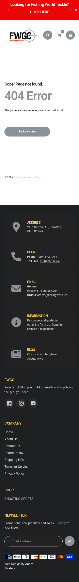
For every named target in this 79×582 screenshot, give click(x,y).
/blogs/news (35, 358)
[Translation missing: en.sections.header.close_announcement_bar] (76, 10)
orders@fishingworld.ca (52, 295)
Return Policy (13, 453)
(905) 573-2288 (47, 256)
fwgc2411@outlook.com (42, 290)
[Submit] (70, 541)
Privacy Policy (14, 474)
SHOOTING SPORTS (18, 499)
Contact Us (12, 446)
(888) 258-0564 (50, 261)
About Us (10, 439)
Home (8, 432)
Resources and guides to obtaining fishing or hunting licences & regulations (44, 325)
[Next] (70, 10)
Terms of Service (16, 467)
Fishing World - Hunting (27, 177)
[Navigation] (70, 35)
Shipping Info (14, 460)
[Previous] (9, 10)
